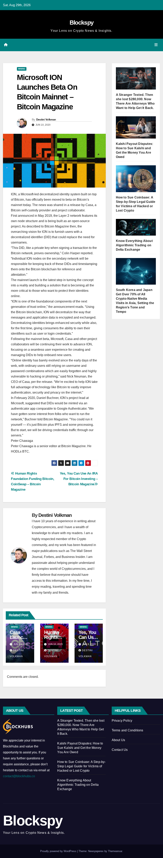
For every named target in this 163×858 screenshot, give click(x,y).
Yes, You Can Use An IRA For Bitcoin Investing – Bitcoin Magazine (79, 478)
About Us (118, 740)
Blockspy (81, 22)
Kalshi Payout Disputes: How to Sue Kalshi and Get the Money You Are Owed (80, 748)
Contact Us (120, 749)
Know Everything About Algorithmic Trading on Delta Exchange (134, 245)
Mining (21, 69)
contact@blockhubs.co (19, 776)
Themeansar (115, 851)
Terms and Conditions (127, 730)
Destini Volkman (46, 119)
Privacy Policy (122, 720)
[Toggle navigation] (156, 44)
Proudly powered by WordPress (58, 851)
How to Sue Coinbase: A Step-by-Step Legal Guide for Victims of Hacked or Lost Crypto (81, 766)
